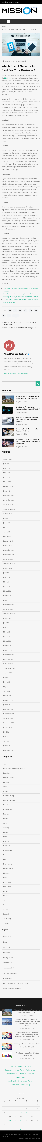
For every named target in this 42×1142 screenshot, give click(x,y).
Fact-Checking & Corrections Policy (15, 983)
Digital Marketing (9, 800)
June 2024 (6, 577)
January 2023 (7, 650)
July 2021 (6, 732)
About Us (6, 947)
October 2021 (8, 718)
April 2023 (6, 636)
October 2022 (8, 664)
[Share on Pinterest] (31, 310)
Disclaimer (7, 952)
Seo (4, 900)
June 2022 (6, 682)
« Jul (20, 1129)
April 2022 (6, 691)
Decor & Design (8, 796)
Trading (6, 923)
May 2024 (6, 582)
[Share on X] (15, 310)
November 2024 (9, 555)
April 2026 (6, 477)
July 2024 (6, 573)
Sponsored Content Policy (12, 989)
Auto (5, 764)
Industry (6, 841)
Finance (6, 814)
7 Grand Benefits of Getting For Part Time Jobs (18, 328)
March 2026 (7, 482)
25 (10, 1120)
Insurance (6, 846)
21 (26, 1116)
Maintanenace (8, 868)
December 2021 (8, 709)
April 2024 (6, 586)
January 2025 (7, 546)
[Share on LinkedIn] (20, 310)
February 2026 (8, 486)
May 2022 (6, 686)
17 (4, 1116)
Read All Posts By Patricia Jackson (16, 373)
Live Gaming (7, 864)
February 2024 (8, 596)
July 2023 (6, 623)
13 (21, 1112)
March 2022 (7, 696)
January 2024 (7, 600)
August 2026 (7, 459)
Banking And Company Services (14, 768)
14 (26, 1112)
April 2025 (6, 532)
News (5, 878)
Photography (7, 882)
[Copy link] (15, 316)
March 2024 (7, 591)
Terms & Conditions (10, 973)
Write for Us (7, 963)
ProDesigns (36, 1138)
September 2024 (9, 564)
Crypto (5, 791)
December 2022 (8, 655)
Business (6, 782)
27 (21, 1120)
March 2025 (7, 536)
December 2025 (8, 495)
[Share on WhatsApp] (25, 310)
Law (4, 859)
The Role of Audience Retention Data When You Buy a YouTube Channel (27, 420)
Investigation (7, 850)
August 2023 (7, 618)
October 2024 (8, 559)
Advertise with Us (9, 968)
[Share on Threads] (9, 316)
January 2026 (7, 491)
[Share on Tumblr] (4, 316)
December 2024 (8, 550)
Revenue (6, 896)
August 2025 (7, 514)
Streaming (6, 914)
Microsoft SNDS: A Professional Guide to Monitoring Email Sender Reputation (28, 441)
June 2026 (6, 468)
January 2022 (7, 705)
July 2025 (6, 518)
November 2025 (9, 500)
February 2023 (8, 646)
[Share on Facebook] (10, 310)
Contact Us (7, 937)
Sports (5, 909)
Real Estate (7, 887)
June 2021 (6, 736)
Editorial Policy (8, 978)
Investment (7, 855)
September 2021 (9, 723)
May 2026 (6, 473)
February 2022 (8, 700)
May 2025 (6, 527)
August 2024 (7, 568)
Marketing (6, 873)
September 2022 (9, 668)
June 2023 (6, 627)
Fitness (5, 818)
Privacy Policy (8, 958)
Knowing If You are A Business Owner (27, 1044)
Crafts (5, 787)
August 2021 (7, 727)
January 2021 (7, 746)
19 (15, 1116)
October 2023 (8, 609)
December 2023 (8, 605)
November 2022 (9, 659)
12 (15, 1112)
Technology (7, 918)
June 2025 (6, 523)
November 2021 (9, 714)
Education (6, 805)
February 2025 (8, 541)
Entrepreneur (7, 809)
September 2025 (9, 509)
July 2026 (6, 464)
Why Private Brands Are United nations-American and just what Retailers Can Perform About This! (27, 1035)
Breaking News (8, 778)
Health (5, 832)
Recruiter (6, 891)
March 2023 (7, 641)
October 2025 (8, 505)
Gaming (6, 828)
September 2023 (9, 614)
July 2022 (6, 677)
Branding (6, 773)
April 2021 (6, 741)
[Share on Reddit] (36, 310)
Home (5, 837)
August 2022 (7, 673)
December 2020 (8, 750)
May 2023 (6, 632)
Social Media (7, 905)
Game (5, 823)
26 (15, 1120)
